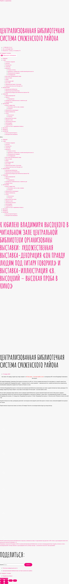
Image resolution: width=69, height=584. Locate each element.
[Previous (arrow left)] (2, 583)
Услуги (7, 113)
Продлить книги (9, 120)
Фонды (7, 79)
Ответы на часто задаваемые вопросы (14, 126)
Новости (7, 97)
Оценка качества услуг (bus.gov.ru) (13, 86)
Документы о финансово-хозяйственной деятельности (21, 71)
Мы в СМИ (7, 82)
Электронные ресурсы (10, 121)
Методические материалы (11, 134)
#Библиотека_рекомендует (11, 110)
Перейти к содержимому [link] (5, 0)
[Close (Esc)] (2, 580)
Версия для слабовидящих (9, 55)
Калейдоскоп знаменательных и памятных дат (16, 100)
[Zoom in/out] (15, 580)
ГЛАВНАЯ (5, 58)
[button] (34, 137)
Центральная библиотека (11, 89)
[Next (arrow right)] (6, 583)
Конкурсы (10, 108)
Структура (7, 66)
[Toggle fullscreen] (11, 580)
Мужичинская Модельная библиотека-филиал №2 (17, 92)
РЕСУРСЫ (5, 128)
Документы (8, 68)
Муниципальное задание (14, 73)
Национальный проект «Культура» (13, 84)
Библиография (8, 123)
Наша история (8, 78)
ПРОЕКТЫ (5, 129)
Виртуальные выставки (10, 118)
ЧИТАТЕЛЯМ (6, 103)
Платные (10, 116)
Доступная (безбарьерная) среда (13, 76)
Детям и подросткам (10, 105)
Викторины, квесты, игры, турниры (16, 107)
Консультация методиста (11, 132)
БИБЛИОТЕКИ (6, 87)
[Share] (6, 580)
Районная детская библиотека (12, 91)
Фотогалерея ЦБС (9, 81)
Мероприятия (11, 99)
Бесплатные (11, 115)
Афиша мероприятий (10, 95)
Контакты (7, 63)
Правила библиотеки (10, 111)
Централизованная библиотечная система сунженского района (32, 34)
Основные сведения (10, 61)
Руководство (8, 65)
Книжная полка (8, 102)
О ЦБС (4, 60)
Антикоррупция (11, 74)
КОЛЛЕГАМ (5, 131)
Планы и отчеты (12, 70)
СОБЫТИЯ (5, 94)
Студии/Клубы (8, 124)
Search (2, 564)
